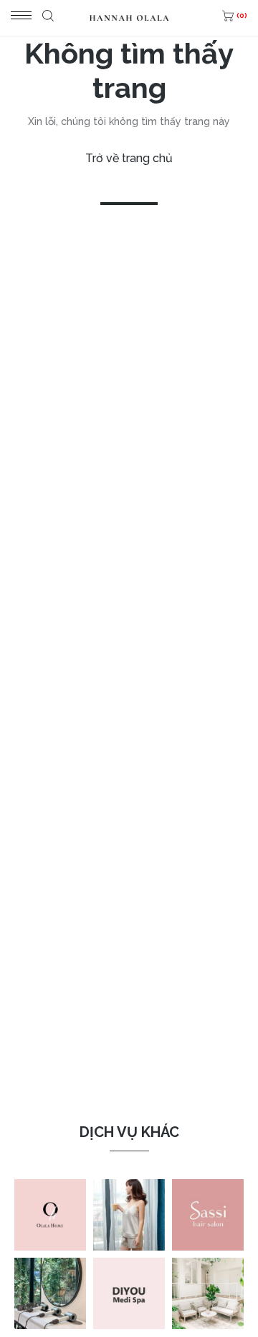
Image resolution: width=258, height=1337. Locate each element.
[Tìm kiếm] (46, 18)
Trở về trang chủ (129, 158)
